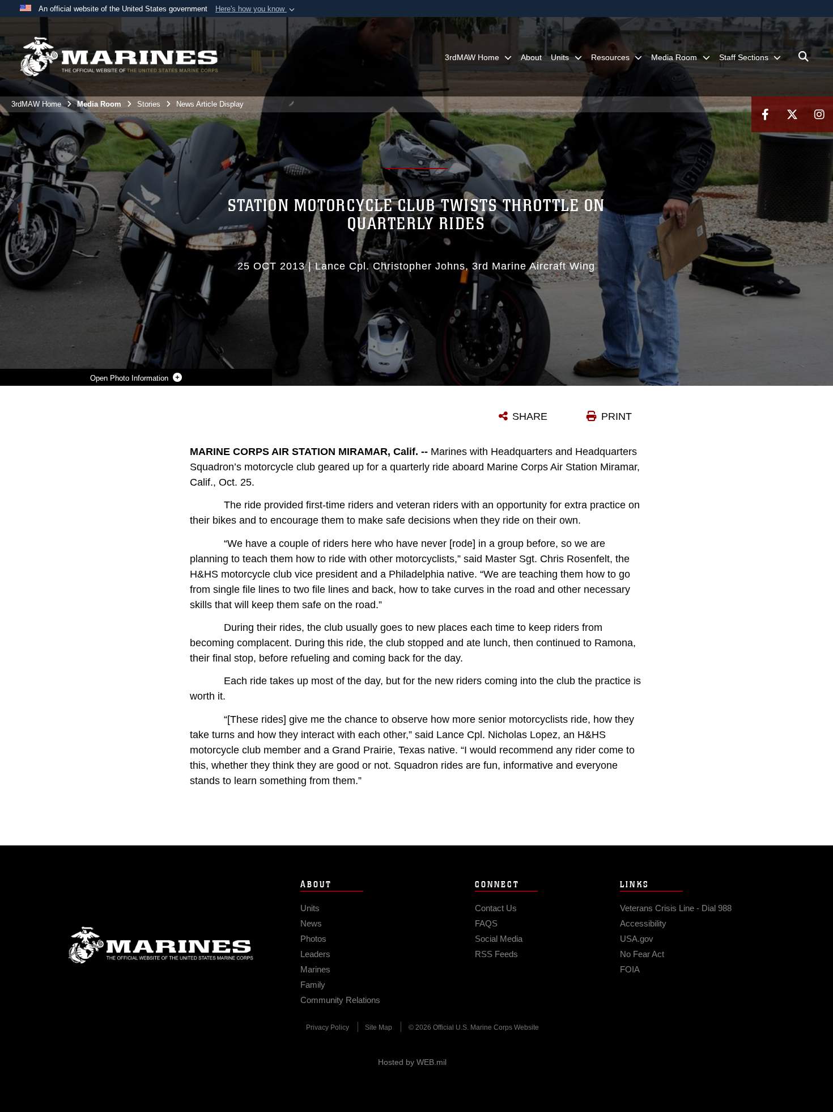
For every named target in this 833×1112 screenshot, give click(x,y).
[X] (792, 114)
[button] (256, 9)
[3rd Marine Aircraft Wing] (119, 57)
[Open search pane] (803, 56)
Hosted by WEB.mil (412, 1062)
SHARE (529, 416)
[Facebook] (765, 114)
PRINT (616, 416)
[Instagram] (819, 114)
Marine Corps (161, 945)
